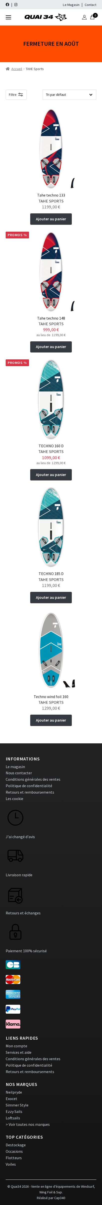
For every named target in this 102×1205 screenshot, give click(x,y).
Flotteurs (14, 1157)
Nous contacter (19, 772)
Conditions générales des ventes (33, 779)
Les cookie (14, 798)
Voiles (11, 1164)
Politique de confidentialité (29, 785)
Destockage (16, 1144)
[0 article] (92, 17)
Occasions (14, 1151)
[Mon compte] (84, 17)
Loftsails (13, 1117)
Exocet (11, 1098)
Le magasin (15, 766)
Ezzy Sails (14, 1111)
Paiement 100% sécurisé (26, 950)
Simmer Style (17, 1105)
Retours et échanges (23, 912)
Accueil (16, 69)
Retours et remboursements (30, 792)
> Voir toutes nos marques (28, 1124)
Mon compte (16, 1045)
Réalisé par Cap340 (51, 1198)
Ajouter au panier (51, 218)
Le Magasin (71, 4)
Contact (90, 4)
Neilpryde (14, 1092)
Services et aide (18, 1052)
